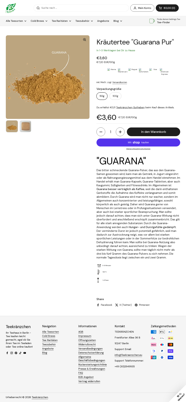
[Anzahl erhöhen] (120, 131)
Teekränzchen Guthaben (130, 107)
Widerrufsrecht (87, 344)
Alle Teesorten (50, 331)
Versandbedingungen (90, 348)
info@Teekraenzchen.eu (128, 355)
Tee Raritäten (50, 340)
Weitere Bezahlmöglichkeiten (138, 149)
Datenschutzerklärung (91, 352)
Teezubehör (49, 344)
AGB (80, 331)
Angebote (48, 348)
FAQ (80, 372)
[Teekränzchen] (11, 8)
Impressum (84, 336)
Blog (44, 352)
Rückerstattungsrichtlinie (92, 364)
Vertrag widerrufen (89, 381)
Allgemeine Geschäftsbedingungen (91, 358)
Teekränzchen (40, 397)
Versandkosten (119, 82)
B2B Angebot (86, 377)
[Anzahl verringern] (100, 131)
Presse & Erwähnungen (91, 368)
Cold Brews (48, 336)
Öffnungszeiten (87, 340)
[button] (167, 8)
